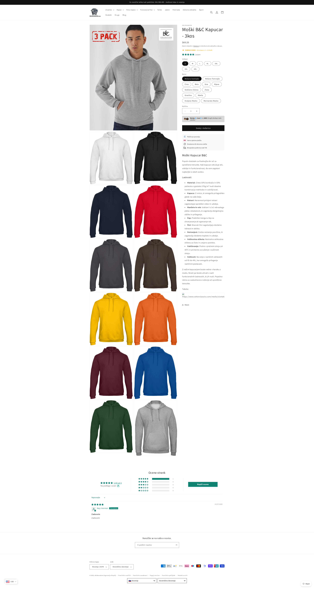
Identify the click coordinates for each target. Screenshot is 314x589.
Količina (185, 106)
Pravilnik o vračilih (124, 575)
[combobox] (141, 580)
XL (208, 63)
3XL (186, 69)
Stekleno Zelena (191, 90)
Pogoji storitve (155, 575)
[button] (109, 9)
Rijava (216, 84)
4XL (195, 69)
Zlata (207, 90)
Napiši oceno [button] (203, 484)
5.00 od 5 (118, 483)
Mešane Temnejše (212, 79)
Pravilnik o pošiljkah (168, 575)
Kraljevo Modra (191, 101)
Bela (197, 84)
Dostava (196, 46)
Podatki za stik (182, 575)
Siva (206, 84)
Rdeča (200, 95)
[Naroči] (176, 545)
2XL (216, 63)
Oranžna (188, 95)
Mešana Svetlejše (192, 79)
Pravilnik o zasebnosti (140, 575)
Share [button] (187, 305)
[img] (98, 504)
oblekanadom (99, 575)
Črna (187, 84)
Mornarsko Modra (211, 101)
